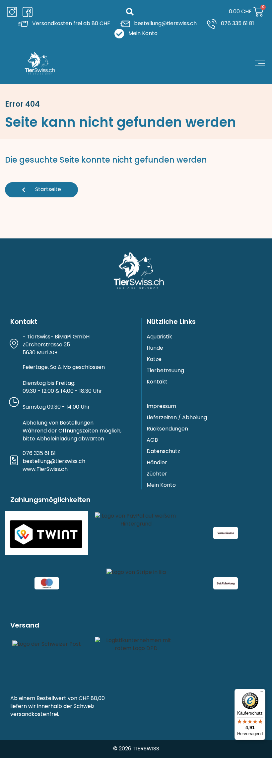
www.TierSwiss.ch (45, 469)
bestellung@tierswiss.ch (54, 461)
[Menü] (261, 693)
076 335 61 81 (39, 453)
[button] (129, 12)
